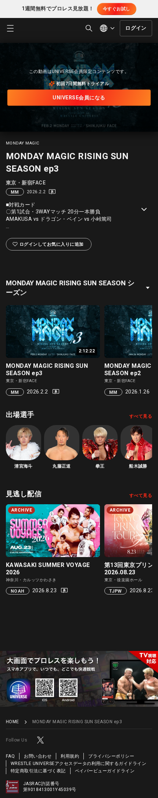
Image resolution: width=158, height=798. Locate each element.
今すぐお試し (116, 9)
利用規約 (70, 756)
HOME (12, 722)
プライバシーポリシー (111, 756)
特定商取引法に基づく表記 (38, 771)
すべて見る (140, 416)
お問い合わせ (37, 756)
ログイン (136, 28)
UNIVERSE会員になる (79, 98)
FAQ (10, 756)
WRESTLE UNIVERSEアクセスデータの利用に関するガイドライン (78, 763)
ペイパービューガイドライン (104, 771)
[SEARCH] (89, 28)
